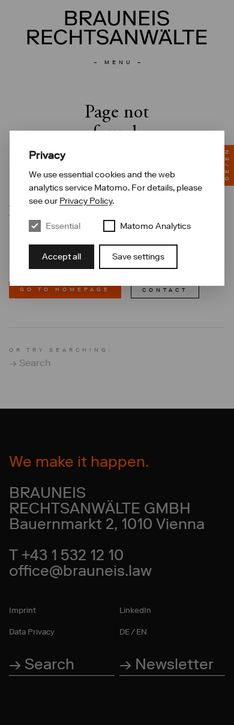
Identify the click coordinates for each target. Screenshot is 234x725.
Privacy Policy (85, 200)
